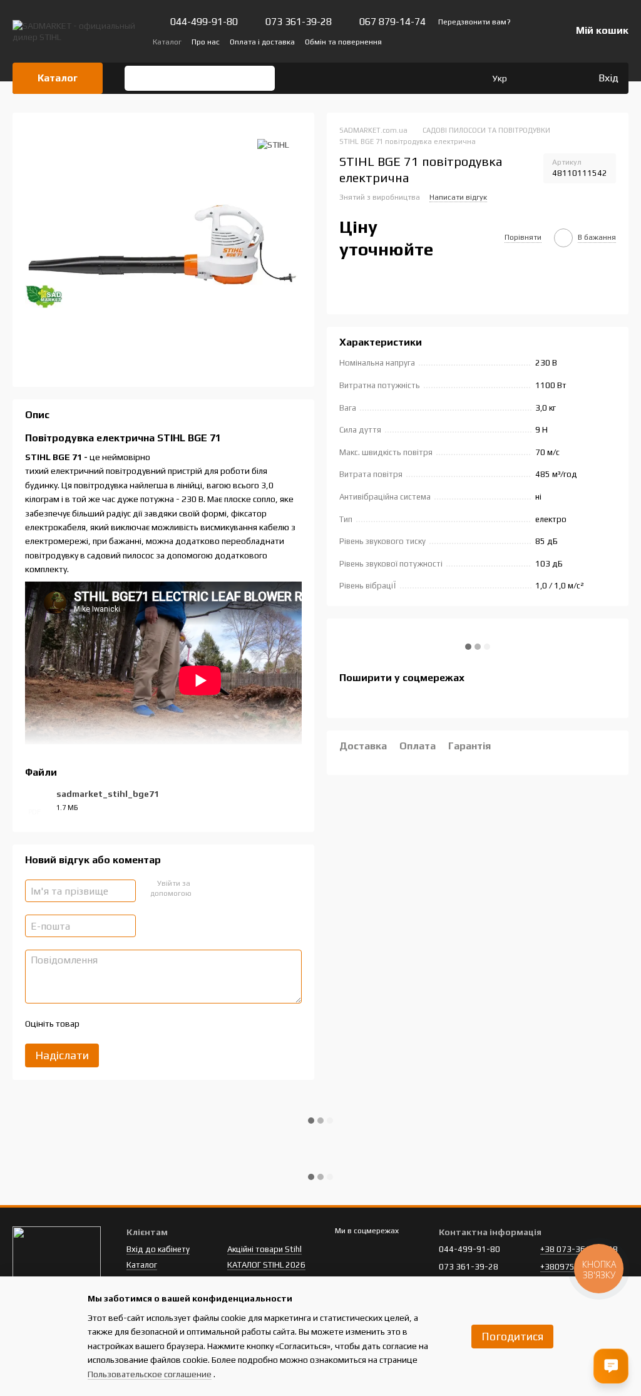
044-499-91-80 (204, 22)
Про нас (206, 42)
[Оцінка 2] (120, 1023)
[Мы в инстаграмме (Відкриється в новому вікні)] (501, 41)
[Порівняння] (537, 78)
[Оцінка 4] (160, 1023)
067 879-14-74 (392, 22)
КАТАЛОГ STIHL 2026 (266, 1265)
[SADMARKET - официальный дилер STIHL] (57, 1257)
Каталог (167, 42)
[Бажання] (562, 78)
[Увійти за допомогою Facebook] (203, 888)
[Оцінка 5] (180, 1023)
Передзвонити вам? (474, 22)
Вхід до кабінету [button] (158, 1249)
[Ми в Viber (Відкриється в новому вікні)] (516, 41)
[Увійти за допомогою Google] (223, 888)
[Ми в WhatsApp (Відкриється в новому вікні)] (531, 41)
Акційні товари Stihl (264, 1249)
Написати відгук (458, 197)
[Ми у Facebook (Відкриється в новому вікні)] (471, 41)
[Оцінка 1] (100, 1023)
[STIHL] (273, 144)
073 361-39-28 (298, 22)
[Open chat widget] (610, 1365)
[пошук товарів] (138, 78)
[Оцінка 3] (140, 1023)
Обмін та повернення (343, 42)
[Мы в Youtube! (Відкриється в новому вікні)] (486, 41)
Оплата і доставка (262, 42)
